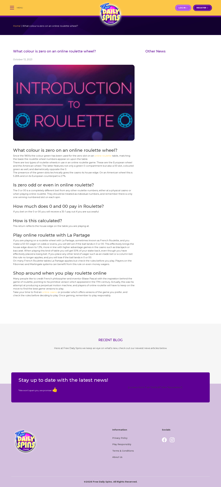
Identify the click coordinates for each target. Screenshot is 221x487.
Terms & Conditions (123, 450)
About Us (117, 457)
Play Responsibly (121, 444)
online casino (49, 292)
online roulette (103, 155)
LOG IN (182, 8)
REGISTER (201, 8)
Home (16, 25)
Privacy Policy (119, 438)
